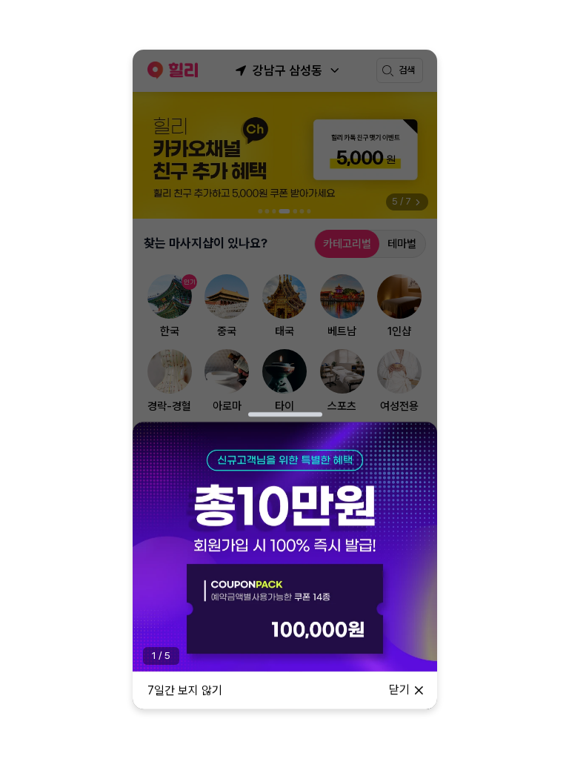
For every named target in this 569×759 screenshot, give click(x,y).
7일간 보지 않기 (184, 690)
